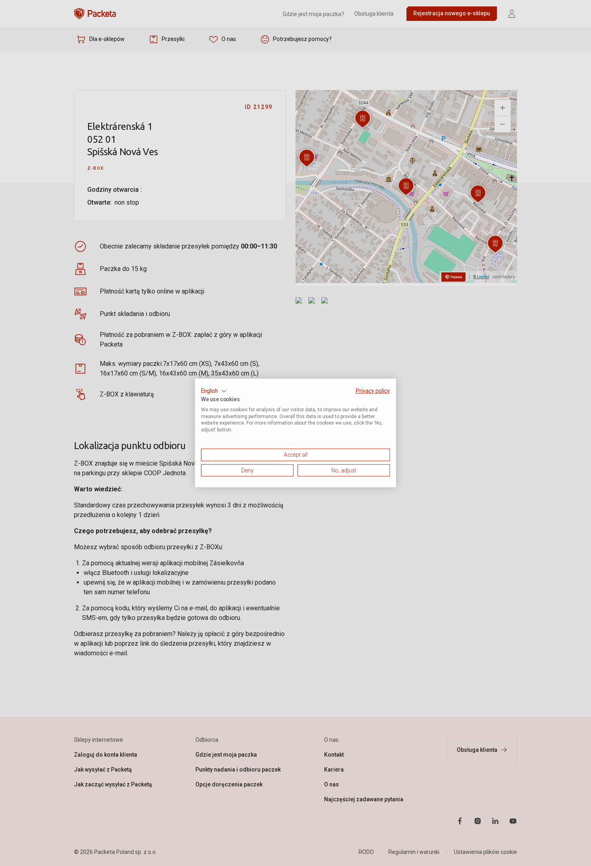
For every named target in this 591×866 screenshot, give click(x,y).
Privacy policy (373, 391)
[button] (214, 391)
